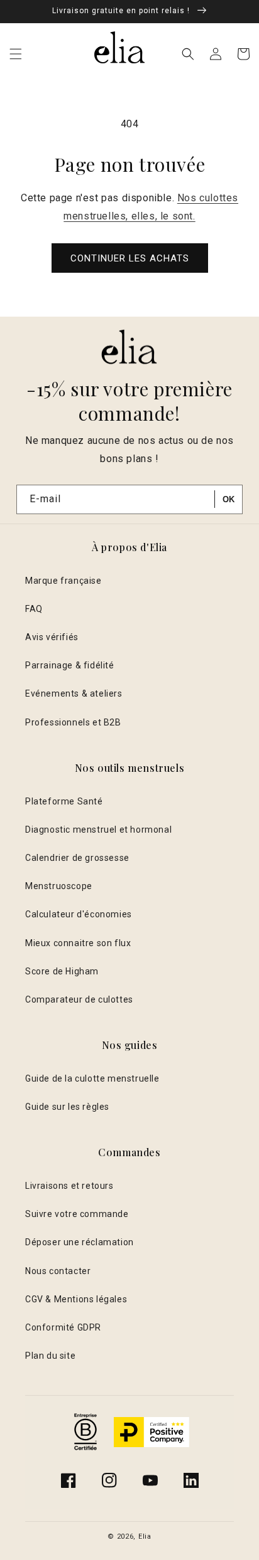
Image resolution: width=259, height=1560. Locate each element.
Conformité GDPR (63, 1327)
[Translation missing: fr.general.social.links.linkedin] (191, 1480)
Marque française (63, 581)
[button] (16, 54)
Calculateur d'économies (78, 914)
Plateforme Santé (64, 801)
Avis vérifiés (52, 637)
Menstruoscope (58, 886)
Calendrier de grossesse (77, 858)
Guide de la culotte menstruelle (92, 1078)
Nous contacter (58, 1271)
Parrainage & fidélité (69, 665)
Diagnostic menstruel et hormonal (98, 830)
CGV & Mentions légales (76, 1299)
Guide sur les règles (67, 1107)
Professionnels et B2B (73, 722)
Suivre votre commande (77, 1214)
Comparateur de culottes (79, 999)
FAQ (34, 609)
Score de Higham (62, 971)
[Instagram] (109, 1480)
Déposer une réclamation (79, 1242)
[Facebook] (68, 1480)
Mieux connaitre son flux (78, 943)
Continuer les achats (129, 258)
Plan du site (50, 1356)
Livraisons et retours (69, 1186)
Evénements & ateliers (74, 693)
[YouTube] (150, 1480)
